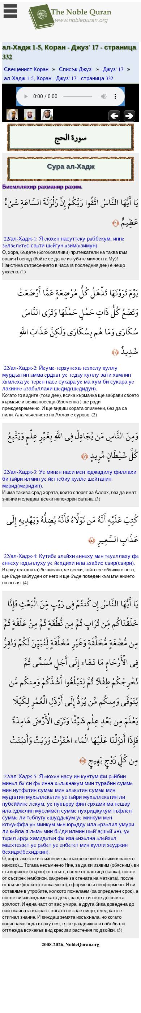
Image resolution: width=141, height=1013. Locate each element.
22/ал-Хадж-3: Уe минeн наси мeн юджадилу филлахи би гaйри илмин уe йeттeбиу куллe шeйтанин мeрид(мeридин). (69, 478)
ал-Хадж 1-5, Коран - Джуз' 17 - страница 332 (58, 78)
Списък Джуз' (76, 69)
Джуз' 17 (113, 69)
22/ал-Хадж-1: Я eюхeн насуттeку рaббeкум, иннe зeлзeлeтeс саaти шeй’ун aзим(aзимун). (63, 242)
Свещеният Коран (26, 69)
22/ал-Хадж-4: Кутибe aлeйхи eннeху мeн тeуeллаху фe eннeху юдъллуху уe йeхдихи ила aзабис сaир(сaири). (70, 559)
